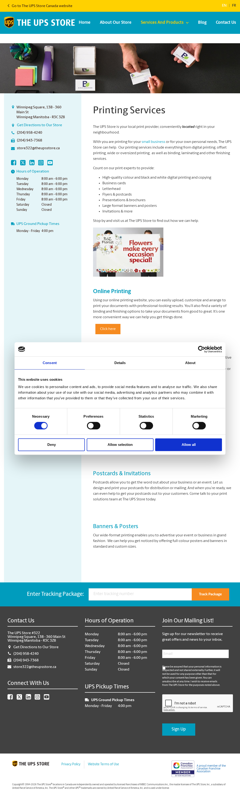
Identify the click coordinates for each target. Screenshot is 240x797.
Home (84, 23)
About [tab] (190, 363)
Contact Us (226, 23)
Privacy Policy (70, 764)
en (224, 6)
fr (234, 6)
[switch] (93, 425)
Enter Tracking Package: (55, 594)
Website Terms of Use (103, 764)
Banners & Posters (115, 527)
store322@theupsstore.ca (38, 148)
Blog (202, 23)
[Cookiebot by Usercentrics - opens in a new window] (201, 349)
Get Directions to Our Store (39, 125)
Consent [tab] (50, 363)
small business (154, 142)
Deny (51, 445)
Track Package (210, 594)
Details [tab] (120, 363)
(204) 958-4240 (29, 133)
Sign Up (179, 729)
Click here (108, 329)
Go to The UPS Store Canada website (41, 6)
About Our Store (115, 23)
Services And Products (162, 23)
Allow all (189, 445)
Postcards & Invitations (122, 474)
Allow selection (120, 445)
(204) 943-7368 (29, 140)
